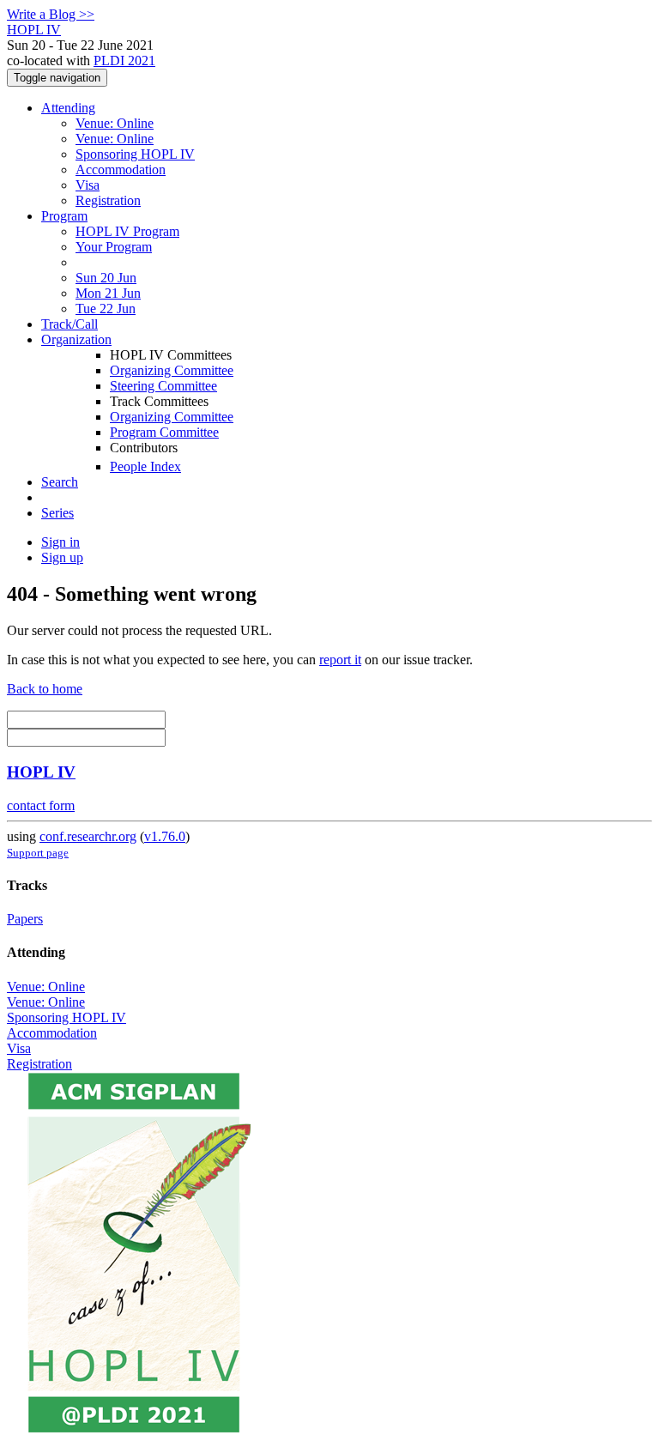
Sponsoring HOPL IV (135, 154)
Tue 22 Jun (106, 308)
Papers (25, 918)
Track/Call (69, 324)
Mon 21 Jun (108, 293)
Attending (68, 107)
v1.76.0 (164, 836)
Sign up (62, 557)
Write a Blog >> (50, 14)
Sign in (60, 542)
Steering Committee (163, 385)
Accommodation (121, 169)
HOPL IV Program (127, 231)
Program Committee (164, 432)
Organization (76, 339)
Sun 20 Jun (106, 277)
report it (340, 659)
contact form (41, 805)
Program (64, 216)
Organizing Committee (171, 370)
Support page (38, 852)
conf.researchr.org (87, 836)
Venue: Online (115, 123)
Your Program (114, 246)
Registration (108, 200)
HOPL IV (41, 772)
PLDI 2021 (124, 60)
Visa (88, 185)
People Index (145, 466)
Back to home (44, 688)
